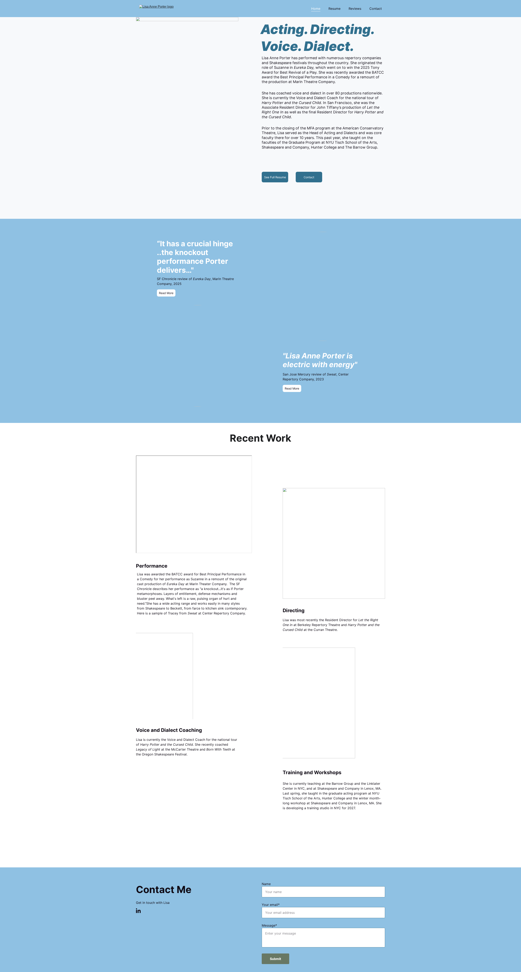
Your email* (271, 905)
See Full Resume (275, 177)
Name (266, 884)
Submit (275, 959)
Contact (375, 9)
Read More (292, 388)
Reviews (355, 9)
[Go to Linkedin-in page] (138, 910)
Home (315, 9)
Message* (269, 925)
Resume (334, 9)
